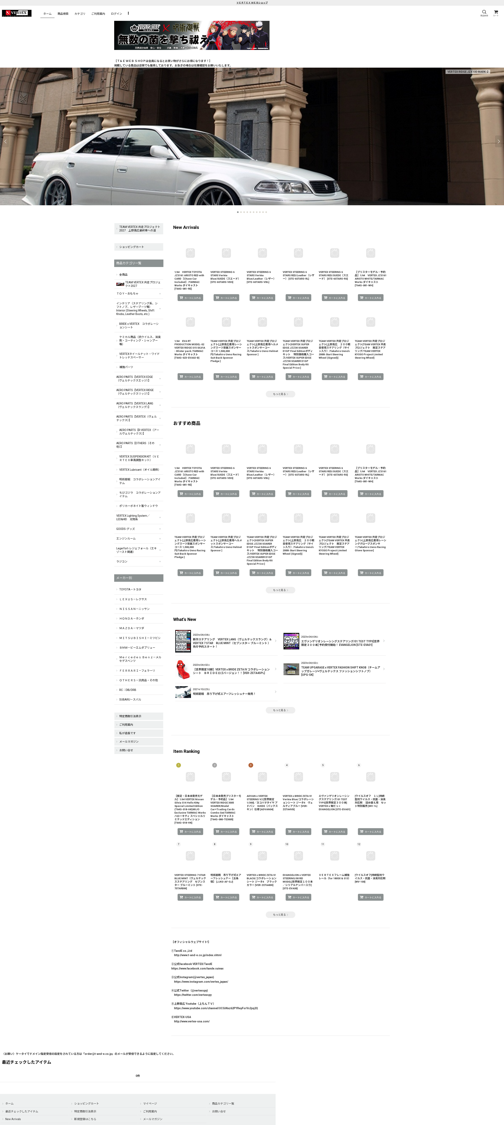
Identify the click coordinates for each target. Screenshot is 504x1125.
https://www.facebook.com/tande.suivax (197, 968)
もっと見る (279, 394)
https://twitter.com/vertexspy (193, 994)
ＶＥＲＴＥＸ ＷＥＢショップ (252, 2)
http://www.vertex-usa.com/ (192, 1021)
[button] (484, 13)
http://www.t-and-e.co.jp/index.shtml (197, 955)
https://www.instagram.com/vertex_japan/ (201, 981)
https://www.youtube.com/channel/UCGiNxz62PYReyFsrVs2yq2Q (216, 1008)
